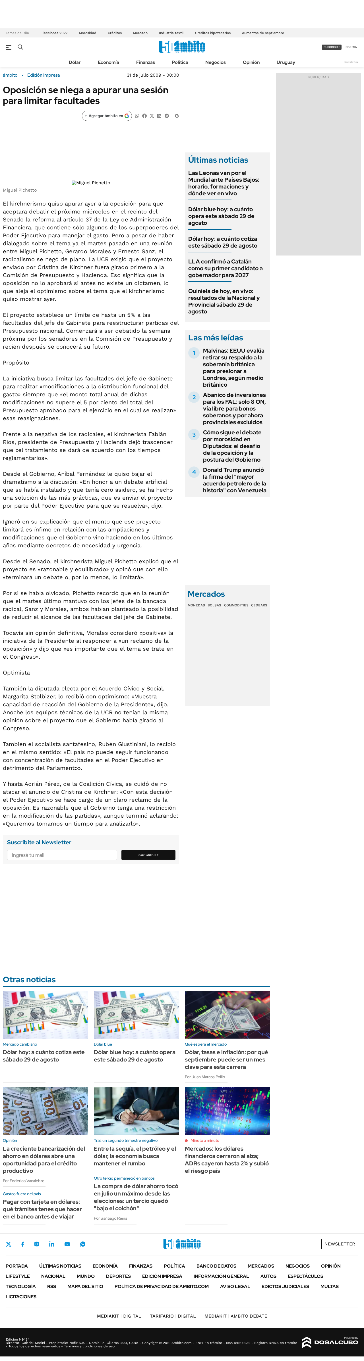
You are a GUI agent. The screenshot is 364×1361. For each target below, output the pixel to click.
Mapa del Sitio (85, 1286)
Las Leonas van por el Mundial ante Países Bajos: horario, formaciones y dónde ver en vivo (223, 183)
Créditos (115, 33)
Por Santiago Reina (110, 1218)
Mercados (261, 1266)
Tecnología (21, 1286)
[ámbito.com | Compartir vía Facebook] (144, 115)
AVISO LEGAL (235, 1286)
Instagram (36, 1244)
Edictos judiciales (285, 1286)
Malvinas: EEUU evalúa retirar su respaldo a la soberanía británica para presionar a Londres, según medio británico (233, 367)
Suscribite (148, 855)
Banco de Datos (216, 1266)
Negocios (215, 62)
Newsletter (351, 62)
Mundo (86, 1276)
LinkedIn (51, 1244)
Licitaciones (21, 1297)
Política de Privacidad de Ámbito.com (162, 1286)
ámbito (10, 75)
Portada (17, 1266)
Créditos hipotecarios (213, 33)
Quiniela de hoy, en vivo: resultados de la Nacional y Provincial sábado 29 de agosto (224, 301)
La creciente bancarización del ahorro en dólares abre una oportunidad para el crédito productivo (44, 1159)
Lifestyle (18, 1276)
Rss (51, 1286)
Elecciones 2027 (54, 33)
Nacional (53, 1276)
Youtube (67, 1244)
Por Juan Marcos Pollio (205, 1076)
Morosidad (87, 33)
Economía (108, 62)
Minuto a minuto (205, 1140)
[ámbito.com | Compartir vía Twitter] (152, 115)
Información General (221, 1276)
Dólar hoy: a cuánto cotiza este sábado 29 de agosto (222, 242)
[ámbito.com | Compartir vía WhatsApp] (137, 115)
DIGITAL (119, 1316)
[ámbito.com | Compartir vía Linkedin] (159, 115)
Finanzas (145, 62)
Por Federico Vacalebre (23, 1180)
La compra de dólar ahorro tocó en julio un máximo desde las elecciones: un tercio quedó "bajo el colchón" (136, 1197)
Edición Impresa (162, 1276)
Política (180, 62)
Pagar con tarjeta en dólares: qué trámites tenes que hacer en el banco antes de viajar (42, 1209)
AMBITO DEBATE (235, 1316)
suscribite (332, 47)
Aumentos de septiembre (263, 33)
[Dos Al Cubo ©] (330, 1342)
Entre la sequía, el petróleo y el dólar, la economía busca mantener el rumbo (135, 1156)
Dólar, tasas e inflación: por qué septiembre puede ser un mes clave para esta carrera (226, 1059)
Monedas (196, 605)
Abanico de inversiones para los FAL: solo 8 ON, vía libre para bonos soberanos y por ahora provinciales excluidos (234, 408)
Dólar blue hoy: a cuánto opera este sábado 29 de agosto (221, 216)
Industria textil (171, 33)
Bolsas (214, 605)
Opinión (251, 62)
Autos (268, 1276)
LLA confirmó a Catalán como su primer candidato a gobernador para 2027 (225, 268)
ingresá (351, 47)
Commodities (236, 605)
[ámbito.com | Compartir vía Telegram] (166, 115)
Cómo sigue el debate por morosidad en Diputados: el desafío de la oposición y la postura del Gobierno (232, 446)
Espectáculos (305, 1276)
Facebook (22, 1244)
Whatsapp (82, 1244)
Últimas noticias (60, 1266)
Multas (329, 1286)
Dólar (75, 62)
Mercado (140, 33)
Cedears (259, 605)
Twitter (8, 1244)
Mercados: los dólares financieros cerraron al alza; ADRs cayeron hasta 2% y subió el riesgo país (227, 1159)
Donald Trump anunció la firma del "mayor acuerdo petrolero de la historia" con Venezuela (234, 480)
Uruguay (286, 62)
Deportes (118, 1276)
